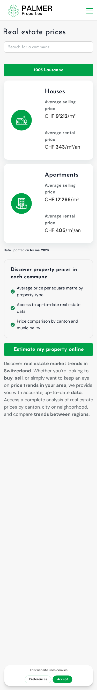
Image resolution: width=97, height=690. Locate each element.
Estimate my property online (48, 349)
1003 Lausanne (48, 70)
